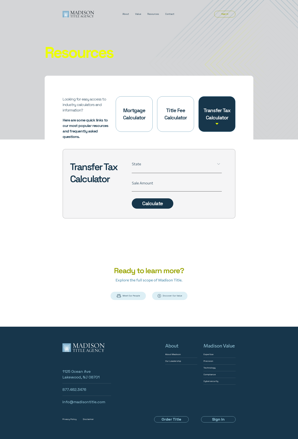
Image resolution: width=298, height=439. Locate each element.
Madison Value (219, 345)
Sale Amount (142, 183)
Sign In (224, 14)
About (125, 14)
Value (138, 14)
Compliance (209, 374)
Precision (208, 361)
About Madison (173, 354)
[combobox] (177, 170)
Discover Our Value (172, 295)
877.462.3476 (74, 389)
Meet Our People (131, 295)
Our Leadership (173, 361)
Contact (169, 14)
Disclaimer (88, 419)
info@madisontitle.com (83, 401)
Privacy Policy (69, 419)
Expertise (208, 354)
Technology (209, 367)
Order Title (171, 419)
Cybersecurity (210, 381)
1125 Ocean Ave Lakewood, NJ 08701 (81, 374)
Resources (153, 14)
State (136, 164)
